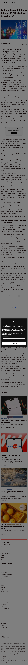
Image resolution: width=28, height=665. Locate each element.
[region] (14, 332)
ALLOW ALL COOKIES (14, 343)
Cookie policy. (5, 336)
